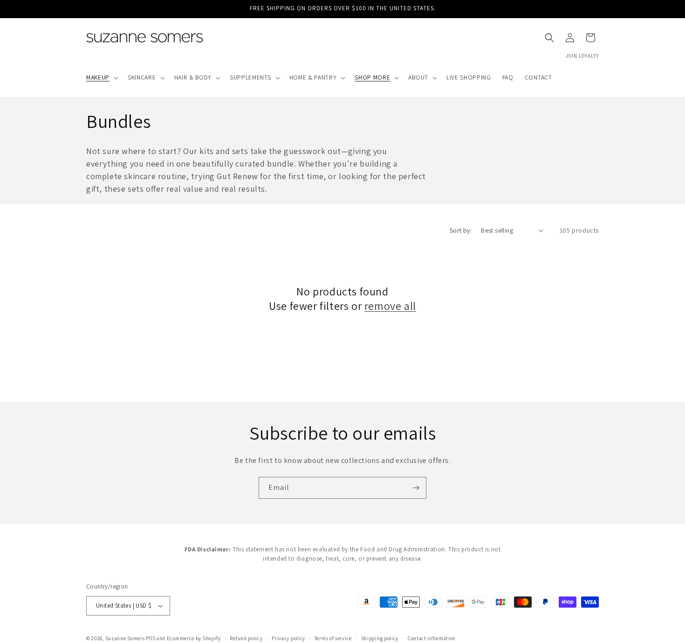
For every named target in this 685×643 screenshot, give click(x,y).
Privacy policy (288, 638)
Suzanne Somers (125, 638)
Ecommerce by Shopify (194, 638)
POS (150, 638)
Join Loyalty (582, 56)
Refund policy (246, 638)
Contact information (432, 638)
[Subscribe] (415, 488)
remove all (390, 306)
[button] (101, 77)
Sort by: (461, 230)
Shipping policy (380, 638)
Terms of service (333, 638)
